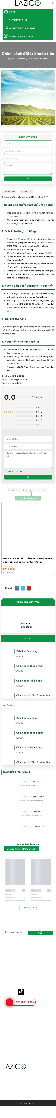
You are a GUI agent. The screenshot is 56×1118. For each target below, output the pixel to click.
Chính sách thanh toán (29, 665)
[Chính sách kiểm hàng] (8, 681)
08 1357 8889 (25, 1001)
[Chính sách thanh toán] (8, 666)
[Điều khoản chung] (8, 651)
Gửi (27, 179)
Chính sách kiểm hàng (29, 680)
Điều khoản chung (27, 651)
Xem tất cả (28, 907)
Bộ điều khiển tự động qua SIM (21, 849)
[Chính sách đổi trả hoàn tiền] (8, 696)
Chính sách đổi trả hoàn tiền (33, 695)
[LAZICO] (28, 3)
